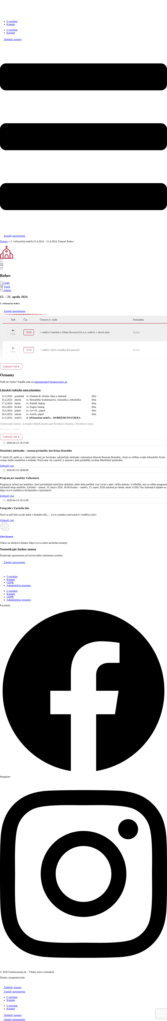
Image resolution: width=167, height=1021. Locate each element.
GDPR (10, 582)
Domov (4, 241)
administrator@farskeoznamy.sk (50, 382)
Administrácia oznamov (19, 585)
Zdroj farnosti (6, 536)
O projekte (12, 21)
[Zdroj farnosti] (4, 530)
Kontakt (11, 24)
